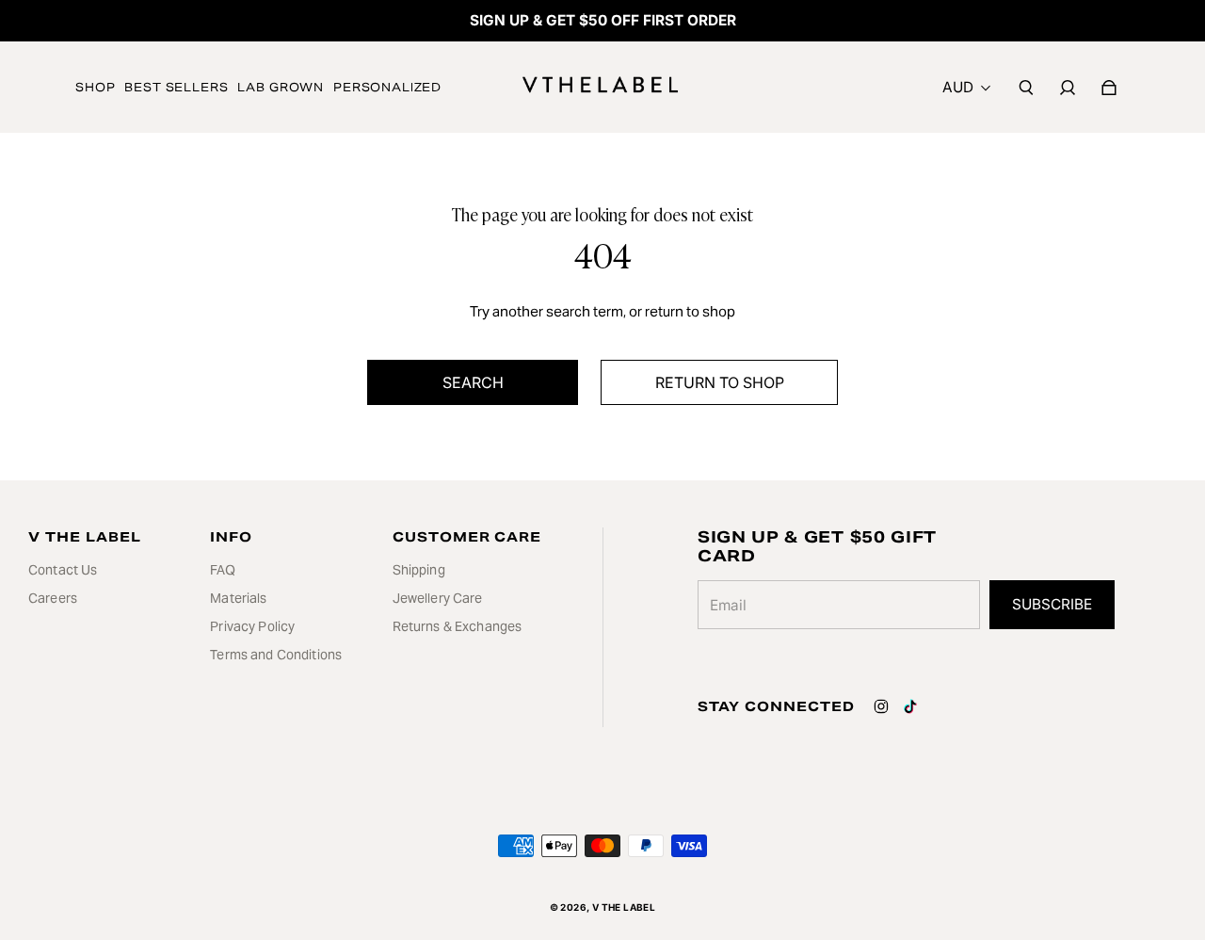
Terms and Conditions (276, 654)
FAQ (222, 569)
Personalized (387, 87)
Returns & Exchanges (457, 626)
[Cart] (1109, 87)
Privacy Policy (252, 626)
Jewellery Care (438, 598)
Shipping (419, 569)
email (728, 605)
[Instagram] (881, 706)
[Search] (1026, 87)
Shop (95, 87)
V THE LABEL (623, 907)
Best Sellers (176, 87)
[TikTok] (910, 706)
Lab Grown (280, 87)
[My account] (1067, 87)
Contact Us (62, 569)
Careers (52, 598)
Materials (238, 598)
